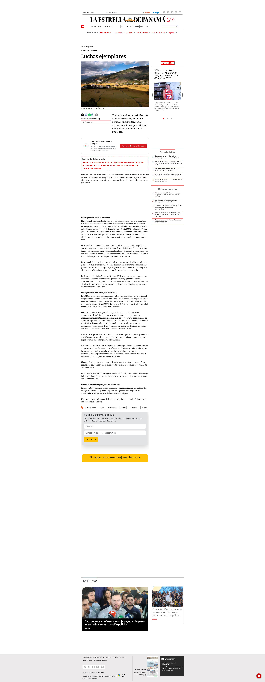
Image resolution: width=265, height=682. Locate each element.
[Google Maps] (119, 675)
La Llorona (118, 33)
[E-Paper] (146, 12)
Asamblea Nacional (158, 33)
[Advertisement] (115, 545)
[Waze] (123, 675)
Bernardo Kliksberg (92, 118)
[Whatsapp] (89, 115)
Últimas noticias (167, 189)
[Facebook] (172, 12)
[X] (168, 12)
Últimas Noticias (105, 33)
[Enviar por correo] (96, 115)
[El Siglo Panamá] (156, 12)
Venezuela (129, 33)
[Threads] (164, 12)
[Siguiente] (182, 95)
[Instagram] (176, 12)
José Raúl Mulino (142, 33)
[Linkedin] (92, 115)
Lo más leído (167, 152)
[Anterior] (152, 95)
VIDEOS (167, 63)
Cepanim (171, 33)
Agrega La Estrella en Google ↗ (133, 146)
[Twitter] (82, 115)
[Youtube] (180, 12)
